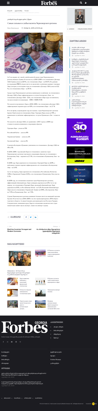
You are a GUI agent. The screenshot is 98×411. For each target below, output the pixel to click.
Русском (27, 10)
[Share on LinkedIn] (35, 217)
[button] (8, 3)
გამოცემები (54, 363)
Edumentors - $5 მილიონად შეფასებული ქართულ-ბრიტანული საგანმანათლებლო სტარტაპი (18, 272)
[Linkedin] (16, 342)
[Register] (86, 3)
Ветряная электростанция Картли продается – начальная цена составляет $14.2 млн (54, 304)
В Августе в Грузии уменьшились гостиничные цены (25, 291)
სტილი (52, 356)
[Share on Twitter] (31, 217)
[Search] (81, 3)
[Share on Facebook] (26, 217)
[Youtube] (12, 342)
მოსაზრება (5, 359)
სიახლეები (5, 352)
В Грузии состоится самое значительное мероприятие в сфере (54, 280)
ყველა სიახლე (18, 10)
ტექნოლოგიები (56, 352)
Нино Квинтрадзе (13, 28)
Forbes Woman (55, 359)
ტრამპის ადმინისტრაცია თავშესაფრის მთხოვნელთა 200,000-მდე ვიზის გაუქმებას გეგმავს (80, 90)
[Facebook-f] (3, 342)
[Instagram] (7, 342)
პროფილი (5, 363)
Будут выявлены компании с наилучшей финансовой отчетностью (24, 282)
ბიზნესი (4, 356)
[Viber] (20, 342)
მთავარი (9, 10)
